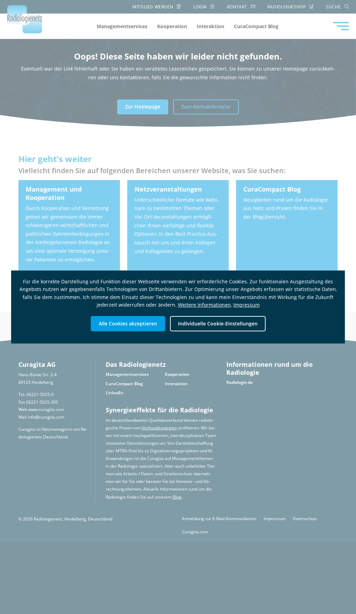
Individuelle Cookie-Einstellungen (218, 323)
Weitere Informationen (204, 304)
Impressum (246, 304)
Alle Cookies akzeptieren (128, 323)
